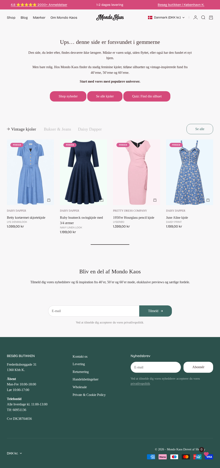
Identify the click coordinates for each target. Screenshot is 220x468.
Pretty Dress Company (130, 210)
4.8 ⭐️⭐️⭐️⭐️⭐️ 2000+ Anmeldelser (39, 5)
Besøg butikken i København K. (181, 5)
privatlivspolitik (140, 383)
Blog (24, 17)
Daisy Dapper (16, 210)
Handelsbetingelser (85, 379)
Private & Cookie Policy (89, 395)
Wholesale (80, 387)
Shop (11, 17)
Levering (79, 364)
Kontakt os (80, 356)
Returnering (81, 372)
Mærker (39, 17)
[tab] (22, 129)
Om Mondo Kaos (63, 17)
